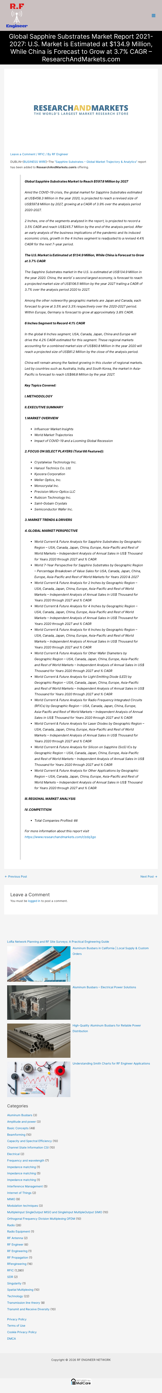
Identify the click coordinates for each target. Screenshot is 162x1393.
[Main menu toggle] (153, 15)
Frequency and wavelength (25, 1160)
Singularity (14, 1283)
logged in (34, 901)
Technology (15, 1296)
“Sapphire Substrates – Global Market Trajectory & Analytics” (96, 161)
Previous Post (16, 876)
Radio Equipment (18, 1231)
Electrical (13, 1154)
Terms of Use (16, 1325)
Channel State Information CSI (28, 1147)
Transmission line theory (23, 1302)
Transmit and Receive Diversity (28, 1309)
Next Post (148, 876)
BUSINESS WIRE (35, 161)
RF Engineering (17, 1251)
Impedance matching (21, 1167)
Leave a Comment (22, 154)
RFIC (41, 154)
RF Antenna (15, 1238)
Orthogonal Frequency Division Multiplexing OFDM (41, 1218)
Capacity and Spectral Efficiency (29, 1141)
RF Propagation (17, 1257)
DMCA (11, 1338)
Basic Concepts (17, 1128)
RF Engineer (15, 1244)
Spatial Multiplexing (20, 1289)
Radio (11, 1225)
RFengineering (16, 1264)
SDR (10, 1277)
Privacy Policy (17, 1319)
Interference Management (25, 1186)
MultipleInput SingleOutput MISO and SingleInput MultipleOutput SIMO (54, 1212)
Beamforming (16, 1134)
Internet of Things (19, 1193)
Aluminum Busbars (19, 1115)
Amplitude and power (21, 1121)
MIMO (11, 1199)
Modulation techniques (22, 1205)
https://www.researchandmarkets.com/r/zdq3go (60, 837)
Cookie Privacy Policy (22, 1332)
